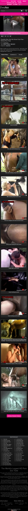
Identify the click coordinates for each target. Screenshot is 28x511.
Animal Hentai (20, 441)
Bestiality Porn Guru (8, 454)
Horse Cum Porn (20, 455)
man (9, 44)
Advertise (16, 503)
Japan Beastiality (7, 455)
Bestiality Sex (20, 448)
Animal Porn (19, 439)
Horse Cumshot (7, 458)
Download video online (14, 33)
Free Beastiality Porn (8, 448)
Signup (10, 4)
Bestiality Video (20, 443)
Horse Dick (19, 454)
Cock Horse (6, 459)
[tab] (4, 54)
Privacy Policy (4, 504)
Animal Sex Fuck (7, 441)
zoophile (13, 44)
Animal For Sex (7, 440)
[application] (14, 24)
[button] (19, 4)
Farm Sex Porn (20, 444)
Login (15, 4)
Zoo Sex (5, 443)
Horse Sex (6, 449)
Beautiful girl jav (11, 2)
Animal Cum (6, 462)
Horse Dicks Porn (7, 453)
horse (5, 44)
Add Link (7, 505)
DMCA (8, 504)
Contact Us (21, 504)
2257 (12, 504)
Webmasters (21, 503)
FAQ (2, 503)
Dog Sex (5, 439)
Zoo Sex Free (20, 451)
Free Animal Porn (20, 445)
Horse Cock (19, 456)
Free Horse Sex (7, 463)
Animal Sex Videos (7, 444)
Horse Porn (8, 45)
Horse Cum (19, 458)
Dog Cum (19, 447)
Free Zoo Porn (20, 453)
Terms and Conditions (8, 503)
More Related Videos (14, 416)
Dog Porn (13, 1)
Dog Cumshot (7, 456)
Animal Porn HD (20, 459)
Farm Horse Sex (7, 460)
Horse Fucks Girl (7, 445)
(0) (2, 36)
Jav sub (19, 1)
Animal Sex (19, 449)
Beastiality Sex (20, 440)
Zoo (4, 7)
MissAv (24, 1)
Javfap (19, 2)
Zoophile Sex (7, 451)
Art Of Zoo (19, 460)
